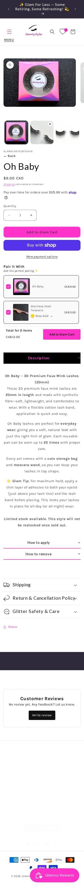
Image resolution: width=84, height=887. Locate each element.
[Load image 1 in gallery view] (16, 132)
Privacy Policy (20, 771)
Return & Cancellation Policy (32, 782)
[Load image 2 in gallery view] (67, 132)
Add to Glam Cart (61, 334)
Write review (42, 715)
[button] (52, 32)
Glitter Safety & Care (26, 803)
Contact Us (18, 814)
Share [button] (12, 627)
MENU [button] (9, 32)
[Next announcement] (75, 9)
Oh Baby (38, 286)
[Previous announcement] (9, 9)
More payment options (42, 256)
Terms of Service (22, 761)
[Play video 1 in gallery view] (42, 132)
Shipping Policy (21, 792)
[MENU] (9, 32)
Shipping (9, 184)
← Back (10, 156)
